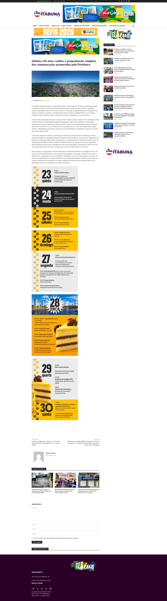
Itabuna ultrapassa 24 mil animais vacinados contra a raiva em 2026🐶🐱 (124, 97)
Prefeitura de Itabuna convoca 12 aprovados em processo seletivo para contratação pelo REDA (41, 491)
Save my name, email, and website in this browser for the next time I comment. (56, 538)
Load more (118, 142)
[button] (133, 26)
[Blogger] (33, 588)
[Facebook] (119, 1)
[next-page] (35, 497)
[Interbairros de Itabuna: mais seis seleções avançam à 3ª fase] (108, 61)
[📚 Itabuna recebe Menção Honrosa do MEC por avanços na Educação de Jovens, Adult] (65, 480)
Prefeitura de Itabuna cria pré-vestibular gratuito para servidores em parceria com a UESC (124, 51)
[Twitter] (124, 1)
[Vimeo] (127, 1)
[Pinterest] (51, 431)
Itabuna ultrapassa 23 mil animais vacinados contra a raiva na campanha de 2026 (123, 134)
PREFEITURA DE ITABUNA (37, 486)
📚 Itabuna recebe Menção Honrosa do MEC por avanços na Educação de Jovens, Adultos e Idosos (65, 491)
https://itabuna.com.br (51, 455)
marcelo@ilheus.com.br (44, 580)
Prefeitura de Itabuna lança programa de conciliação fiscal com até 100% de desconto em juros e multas (88, 491)
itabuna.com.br (38, 100)
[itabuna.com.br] (33, 100)
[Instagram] (122, 1)
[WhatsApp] (55, 431)
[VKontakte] (50, 588)
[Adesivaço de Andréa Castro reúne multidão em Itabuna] (108, 88)
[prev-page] (33, 497)
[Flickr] (42, 588)
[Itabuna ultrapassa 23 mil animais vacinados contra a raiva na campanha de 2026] (108, 135)
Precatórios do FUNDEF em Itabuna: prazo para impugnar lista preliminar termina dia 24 (124, 115)
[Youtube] (129, 1)
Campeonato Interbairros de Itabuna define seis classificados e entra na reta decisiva (124, 125)
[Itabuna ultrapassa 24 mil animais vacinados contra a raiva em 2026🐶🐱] (108, 98)
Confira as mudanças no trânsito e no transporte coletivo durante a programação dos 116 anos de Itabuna (46, 443)
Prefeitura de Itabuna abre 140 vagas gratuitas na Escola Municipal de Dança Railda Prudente (124, 78)
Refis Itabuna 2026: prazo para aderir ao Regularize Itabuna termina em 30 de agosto (124, 69)
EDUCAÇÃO (57, 486)
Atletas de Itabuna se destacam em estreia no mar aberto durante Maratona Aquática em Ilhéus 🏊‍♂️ (124, 106)
